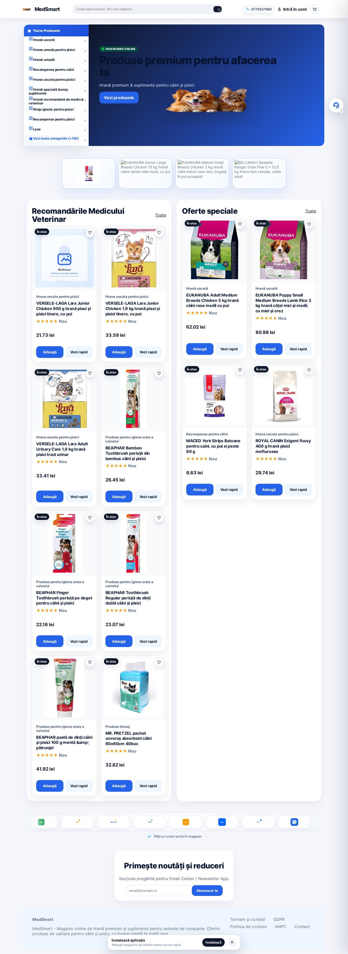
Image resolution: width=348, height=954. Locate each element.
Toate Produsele (44, 31)
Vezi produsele (119, 97)
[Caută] (217, 9)
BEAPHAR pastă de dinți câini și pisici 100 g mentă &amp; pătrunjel (64, 742)
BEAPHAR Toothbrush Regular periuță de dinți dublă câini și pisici (128, 598)
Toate (160, 215)
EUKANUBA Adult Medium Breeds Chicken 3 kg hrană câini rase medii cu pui (212, 300)
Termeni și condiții (247, 919)
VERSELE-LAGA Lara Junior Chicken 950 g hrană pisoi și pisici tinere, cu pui (63, 308)
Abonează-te (207, 891)
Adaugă (50, 352)
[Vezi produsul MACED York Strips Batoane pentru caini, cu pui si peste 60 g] (88, 173)
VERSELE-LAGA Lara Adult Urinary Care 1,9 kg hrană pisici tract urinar (62, 449)
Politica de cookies (248, 926)
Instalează (213, 942)
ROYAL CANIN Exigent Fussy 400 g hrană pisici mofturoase (283, 446)
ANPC (280, 926)
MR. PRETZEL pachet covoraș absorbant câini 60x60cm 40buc (128, 738)
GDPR (279, 919)
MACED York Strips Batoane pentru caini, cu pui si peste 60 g (213, 446)
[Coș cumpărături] (314, 9)
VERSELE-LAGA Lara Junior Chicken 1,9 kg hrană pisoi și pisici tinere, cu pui (132, 308)
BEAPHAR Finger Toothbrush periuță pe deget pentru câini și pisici (64, 598)
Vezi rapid (79, 352)
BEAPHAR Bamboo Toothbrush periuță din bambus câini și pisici (127, 453)
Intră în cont (295, 9)
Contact (302, 926)
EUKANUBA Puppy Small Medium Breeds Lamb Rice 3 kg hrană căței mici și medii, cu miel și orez (283, 302)
